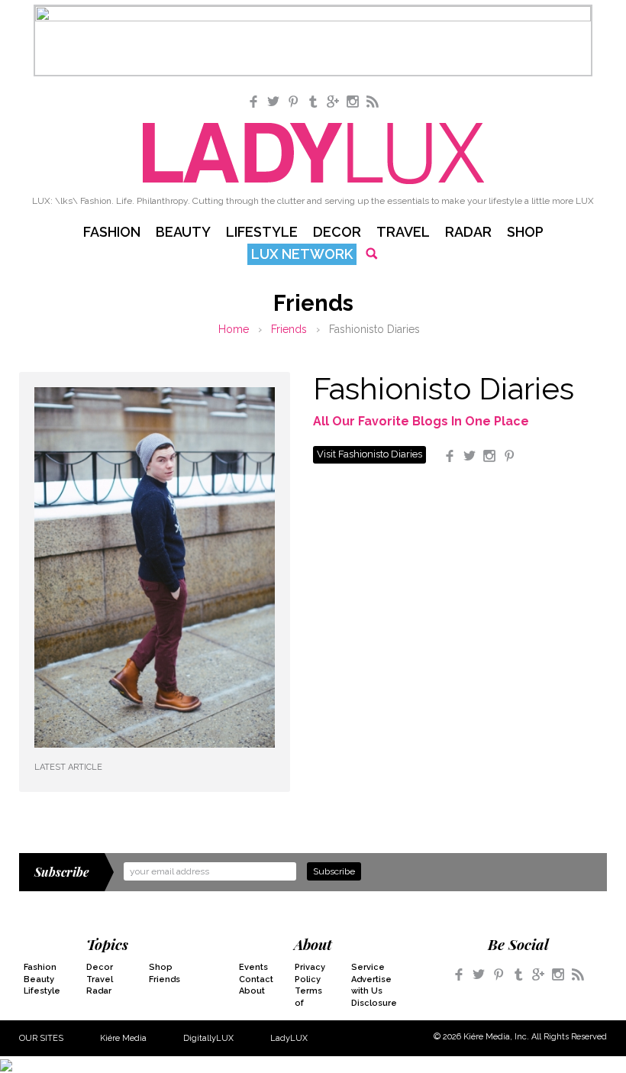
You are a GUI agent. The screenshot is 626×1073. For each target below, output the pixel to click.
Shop (525, 232)
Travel (403, 232)
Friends (289, 329)
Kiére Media (123, 1038)
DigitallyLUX (208, 1038)
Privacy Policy (310, 973)
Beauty (183, 232)
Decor (337, 232)
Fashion (111, 232)
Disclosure (369, 1003)
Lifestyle (262, 232)
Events (253, 967)
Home (233, 329)
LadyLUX (289, 1038)
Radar (468, 232)
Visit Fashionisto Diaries (369, 454)
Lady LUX (313, 153)
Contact (256, 979)
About (252, 991)
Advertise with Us (369, 985)
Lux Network (302, 254)
